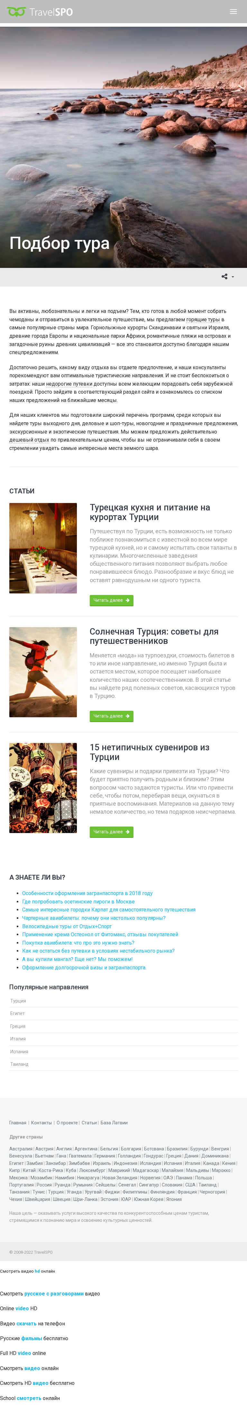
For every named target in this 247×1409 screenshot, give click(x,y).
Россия (44, 1184)
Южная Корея (148, 1199)
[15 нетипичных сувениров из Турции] (43, 788)
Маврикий (119, 1170)
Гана (61, 1155)
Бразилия (177, 1148)
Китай (29, 1170)
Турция (18, 1000)
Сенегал (127, 1184)
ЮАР (126, 1199)
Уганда (74, 1191)
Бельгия (109, 1148)
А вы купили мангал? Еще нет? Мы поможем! (77, 959)
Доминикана (215, 1155)
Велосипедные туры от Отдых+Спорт (67, 926)
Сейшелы (105, 1184)
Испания (19, 1051)
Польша (203, 1177)
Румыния (83, 1184)
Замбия (35, 1163)
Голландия (129, 1155)
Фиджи (112, 1191)
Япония (174, 1199)
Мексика (18, 1177)
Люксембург (92, 1170)
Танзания (19, 1191)
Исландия (150, 1163)
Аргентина (86, 1148)
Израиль (102, 1163)
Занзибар (56, 1163)
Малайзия (172, 1170)
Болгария (131, 1148)
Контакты (41, 1122)
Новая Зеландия (119, 1177)
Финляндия (162, 1191)
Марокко (221, 1170)
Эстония (109, 1199)
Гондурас (153, 1155)
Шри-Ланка (85, 1199)
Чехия (15, 1199)
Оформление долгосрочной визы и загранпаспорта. (84, 968)
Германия (105, 1155)
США (190, 1184)
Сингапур (149, 1184)
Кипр (14, 1170)
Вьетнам (44, 1155)
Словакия (172, 1184)
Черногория (212, 1191)
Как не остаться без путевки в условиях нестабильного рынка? (98, 951)
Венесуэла (20, 1155)
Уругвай (93, 1191)
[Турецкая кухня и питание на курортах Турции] (43, 548)
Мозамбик (41, 1177)
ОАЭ (168, 1177)
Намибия (64, 1177)
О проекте (67, 1122)
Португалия (21, 1184)
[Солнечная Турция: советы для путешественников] (43, 672)
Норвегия (150, 1177)
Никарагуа (88, 1177)
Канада (211, 1163)
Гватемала (80, 1155)
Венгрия (220, 1148)
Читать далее (109, 600)
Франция (187, 1191)
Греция (17, 1026)
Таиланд (19, 1064)
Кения (228, 1163)
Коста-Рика (51, 1170)
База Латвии (114, 1122)
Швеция (61, 1199)
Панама (184, 1177)
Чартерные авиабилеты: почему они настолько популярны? (94, 918)
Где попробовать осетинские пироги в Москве (78, 902)
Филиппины (135, 1191)
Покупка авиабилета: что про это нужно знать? (78, 943)
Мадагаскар (146, 1170)
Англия (64, 1148)
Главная (17, 1122)
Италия (18, 1038)
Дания (191, 1155)
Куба (71, 1170)
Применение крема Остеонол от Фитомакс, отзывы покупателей (100, 934)
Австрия (44, 1148)
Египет (17, 1013)
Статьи (89, 1122)
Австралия (20, 1148)
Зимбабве (79, 1163)
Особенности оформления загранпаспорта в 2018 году (87, 893)
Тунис (38, 1191)
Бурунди (199, 1148)
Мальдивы (197, 1170)
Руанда (62, 1184)
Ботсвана (154, 1148)
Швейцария (37, 1199)
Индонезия (125, 1163)
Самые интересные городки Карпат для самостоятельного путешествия (109, 910)
